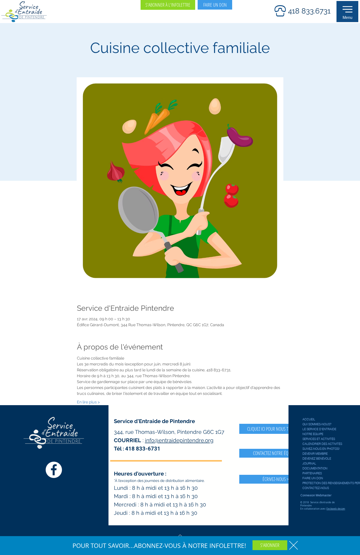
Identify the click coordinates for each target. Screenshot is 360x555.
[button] (293, 545)
